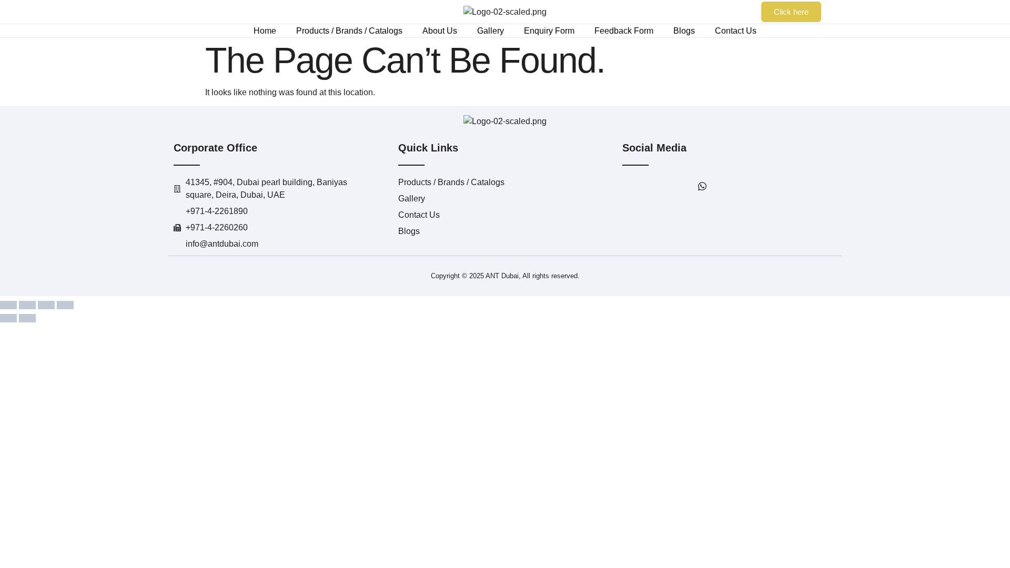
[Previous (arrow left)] (8, 318)
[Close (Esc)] (65, 305)
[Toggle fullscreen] (27, 305)
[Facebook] (633, 187)
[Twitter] (656, 187)
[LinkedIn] (679, 187)
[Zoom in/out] (8, 305)
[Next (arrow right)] (27, 318)
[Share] (46, 305)
